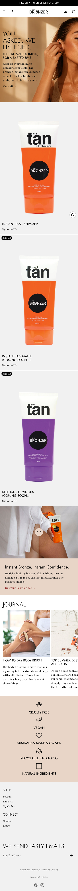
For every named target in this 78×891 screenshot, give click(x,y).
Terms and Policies (39, 877)
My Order (9, 806)
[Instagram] (42, 885)
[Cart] (74, 11)
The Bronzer (32, 869)
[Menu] (4, 11)
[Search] (12, 11)
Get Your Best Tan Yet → (20, 588)
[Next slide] (71, 650)
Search (7, 796)
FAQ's (6, 826)
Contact (8, 821)
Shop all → (9, 86)
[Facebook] (36, 885)
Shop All (8, 801)
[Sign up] (71, 855)
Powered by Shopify (48, 869)
